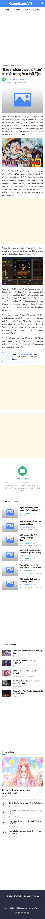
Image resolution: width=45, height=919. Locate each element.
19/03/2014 (24, 561)
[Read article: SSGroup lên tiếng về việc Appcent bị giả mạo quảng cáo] (10, 555)
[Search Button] (42, 3)
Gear (27, 10)
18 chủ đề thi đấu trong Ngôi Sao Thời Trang (16, 791)
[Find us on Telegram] (19, 913)
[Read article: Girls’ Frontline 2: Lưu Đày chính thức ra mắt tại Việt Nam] (6, 683)
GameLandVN (20, 4)
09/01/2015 (24, 516)
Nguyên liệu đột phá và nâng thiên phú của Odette (26, 803)
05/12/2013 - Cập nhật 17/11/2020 (31, 587)
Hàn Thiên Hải (19, 79)
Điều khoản (18, 896)
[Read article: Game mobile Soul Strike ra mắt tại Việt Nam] (6, 653)
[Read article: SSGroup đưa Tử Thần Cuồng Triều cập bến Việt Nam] (10, 540)
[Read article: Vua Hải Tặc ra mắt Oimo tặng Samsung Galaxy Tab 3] (10, 570)
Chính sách (27, 896)
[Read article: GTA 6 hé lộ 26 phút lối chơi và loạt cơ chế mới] (6, 673)
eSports (17, 10)
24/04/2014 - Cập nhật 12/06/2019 (31, 529)
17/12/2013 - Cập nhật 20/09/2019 (31, 573)
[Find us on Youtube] (22, 913)
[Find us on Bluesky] (25, 913)
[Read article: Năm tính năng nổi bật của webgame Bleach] (10, 526)
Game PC (20, 65)
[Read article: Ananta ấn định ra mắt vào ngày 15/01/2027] (6, 663)
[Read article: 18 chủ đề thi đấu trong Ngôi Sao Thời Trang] (22, 772)
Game (7, 10)
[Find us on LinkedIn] (28, 913)
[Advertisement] (22, 37)
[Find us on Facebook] (16, 913)
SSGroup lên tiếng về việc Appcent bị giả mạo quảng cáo (30, 552)
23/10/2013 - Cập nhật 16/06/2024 (16, 83)
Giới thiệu (9, 896)
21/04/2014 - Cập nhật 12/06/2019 (31, 545)
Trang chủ (5, 65)
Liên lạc (36, 896)
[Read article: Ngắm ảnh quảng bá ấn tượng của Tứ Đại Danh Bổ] (10, 512)
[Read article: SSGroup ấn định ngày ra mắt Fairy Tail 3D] (10, 584)
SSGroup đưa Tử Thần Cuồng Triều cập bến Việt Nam (30, 537)
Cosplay (36, 10)
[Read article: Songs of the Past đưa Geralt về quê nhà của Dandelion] (6, 693)
